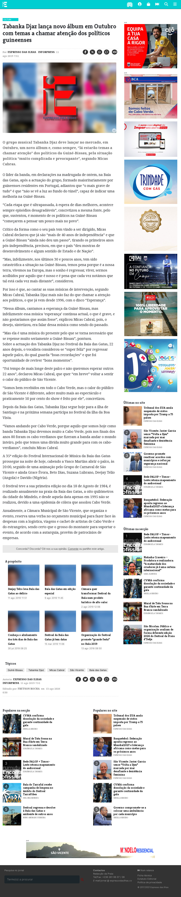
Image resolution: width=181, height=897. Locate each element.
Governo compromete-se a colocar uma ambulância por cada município (129, 811)
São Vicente (76, 670)
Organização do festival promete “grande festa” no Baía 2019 (96, 639)
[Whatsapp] (99, 52)
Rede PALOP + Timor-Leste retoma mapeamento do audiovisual (160, 480)
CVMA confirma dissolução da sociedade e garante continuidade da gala (159, 585)
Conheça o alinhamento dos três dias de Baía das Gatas (22, 639)
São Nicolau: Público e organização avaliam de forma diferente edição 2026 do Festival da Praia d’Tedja (159, 632)
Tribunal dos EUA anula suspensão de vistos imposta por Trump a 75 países (158, 412)
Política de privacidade (150, 882)
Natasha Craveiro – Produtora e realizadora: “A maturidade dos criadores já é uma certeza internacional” (159, 563)
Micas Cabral (56, 670)
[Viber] (99, 679)
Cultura (7, 19)
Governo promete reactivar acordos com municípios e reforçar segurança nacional (157, 458)
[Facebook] (85, 52)
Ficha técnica (145, 875)
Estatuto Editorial (147, 879)
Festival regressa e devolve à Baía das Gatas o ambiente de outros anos (39, 811)
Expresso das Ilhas (22, 52)
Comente (73, 548)
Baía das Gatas (98, 670)
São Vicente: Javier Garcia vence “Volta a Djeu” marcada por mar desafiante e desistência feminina (160, 437)
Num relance (147, 870)
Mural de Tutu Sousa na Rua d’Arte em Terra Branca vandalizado (158, 606)
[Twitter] (92, 52)
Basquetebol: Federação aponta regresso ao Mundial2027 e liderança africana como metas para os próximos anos (160, 506)
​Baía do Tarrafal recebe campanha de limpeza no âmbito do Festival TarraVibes (38, 789)
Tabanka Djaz (36, 670)
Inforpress (46, 52)
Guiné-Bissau (15, 670)
